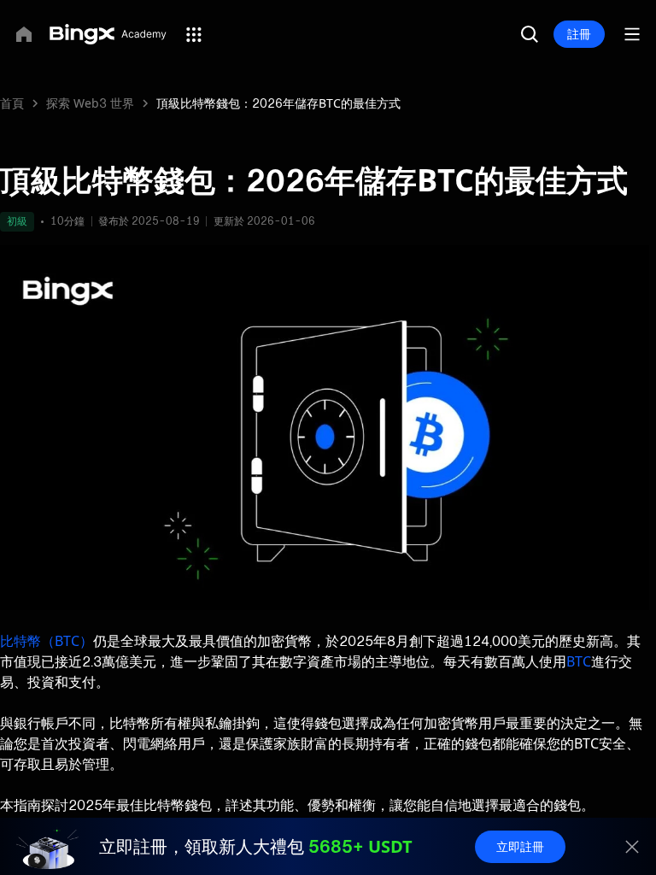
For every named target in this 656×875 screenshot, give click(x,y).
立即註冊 (520, 846)
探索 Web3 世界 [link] (90, 103)
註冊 (579, 34)
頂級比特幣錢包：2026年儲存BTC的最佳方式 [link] (278, 103)
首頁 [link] (12, 103)
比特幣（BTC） (46, 640)
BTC (578, 661)
